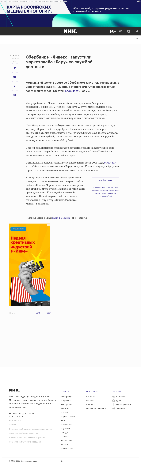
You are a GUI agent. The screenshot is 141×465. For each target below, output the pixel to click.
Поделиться (66, 425)
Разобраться (66, 405)
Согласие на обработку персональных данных (30, 429)
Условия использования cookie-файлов (27, 438)
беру (49, 313)
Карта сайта (15, 421)
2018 (38, 313)
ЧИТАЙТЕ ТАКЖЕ (105, 180)
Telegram (120, 409)
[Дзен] (128, 31)
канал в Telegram (61, 217)
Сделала (65, 437)
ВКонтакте (121, 397)
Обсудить (65, 433)
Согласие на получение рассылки (25, 442)
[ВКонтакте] (120, 31)
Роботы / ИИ (66, 441)
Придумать (66, 401)
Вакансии (90, 397)
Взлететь (65, 409)
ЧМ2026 (64, 445)
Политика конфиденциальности (23, 433)
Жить (63, 421)
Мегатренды (66, 397)
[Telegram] (137, 31)
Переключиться (68, 417)
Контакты (90, 405)
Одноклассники (123, 405)
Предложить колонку (96, 409)
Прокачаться (67, 449)
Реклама (90, 401)
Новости (64, 413)
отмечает (110, 163)
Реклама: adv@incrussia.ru (22, 414)
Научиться (65, 429)
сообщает (71, 91)
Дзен (118, 401)
